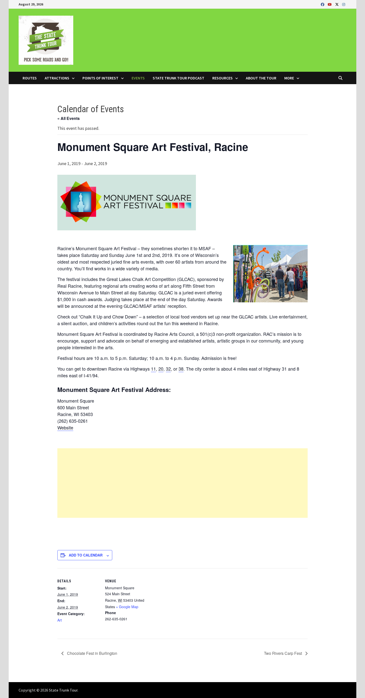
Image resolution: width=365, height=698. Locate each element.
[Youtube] (330, 4)
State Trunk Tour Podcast (178, 77)
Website (65, 427)
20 (160, 368)
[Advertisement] (182, 483)
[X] (337, 4)
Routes (30, 77)
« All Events (68, 118)
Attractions (57, 77)
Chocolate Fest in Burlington (91, 653)
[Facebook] (323, 4)
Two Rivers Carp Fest (283, 653)
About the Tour (261, 77)
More (289, 77)
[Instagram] (343, 4)
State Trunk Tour (63, 690)
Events (138, 77)
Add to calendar (86, 555)
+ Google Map (127, 606)
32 (168, 368)
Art (59, 620)
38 (181, 368)
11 (153, 368)
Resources (222, 77)
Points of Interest (100, 77)
